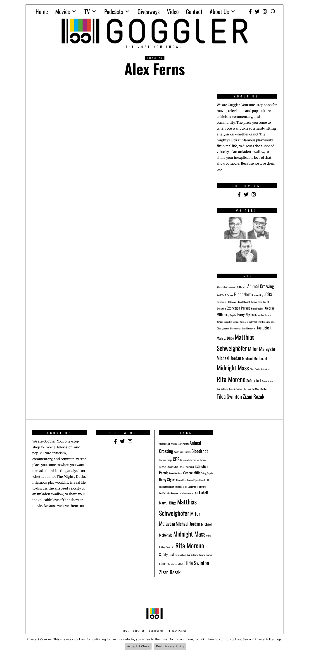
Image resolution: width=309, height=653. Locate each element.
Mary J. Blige (225, 338)
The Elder (247, 389)
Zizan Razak (253, 396)
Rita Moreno (231, 379)
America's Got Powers (237, 287)
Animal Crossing (260, 286)
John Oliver (201, 486)
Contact (194, 11)
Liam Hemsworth (249, 328)
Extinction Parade (238, 308)
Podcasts (113, 11)
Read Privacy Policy (170, 646)
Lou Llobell (264, 328)
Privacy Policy (177, 630)
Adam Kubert (222, 287)
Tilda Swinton (229, 396)
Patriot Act (265, 369)
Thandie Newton (235, 389)
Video (173, 11)
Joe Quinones (264, 322)
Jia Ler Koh (253, 322)
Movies (62, 11)
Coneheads (221, 302)
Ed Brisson (231, 302)
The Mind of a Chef (259, 389)
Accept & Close (138, 646)
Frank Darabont (257, 308)
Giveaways (149, 11)
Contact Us (156, 630)
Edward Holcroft (243, 302)
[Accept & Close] (303, 643)
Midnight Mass (233, 367)
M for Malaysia (261, 349)
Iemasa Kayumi (193, 480)
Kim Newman (235, 328)
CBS (268, 294)
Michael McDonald (254, 358)
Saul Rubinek (222, 389)
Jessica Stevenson (240, 322)
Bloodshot (242, 294)
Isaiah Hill (228, 322)
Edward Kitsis (256, 302)
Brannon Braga (258, 295)
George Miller (192, 473)
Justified (225, 328)
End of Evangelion (186, 466)
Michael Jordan (229, 358)
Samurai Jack (267, 381)
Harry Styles (245, 314)
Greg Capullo (231, 315)
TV (87, 11)
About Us (219, 11)
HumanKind (259, 315)
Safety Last (253, 380)
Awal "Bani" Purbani (225, 295)
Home (42, 11)
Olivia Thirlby (255, 369)
